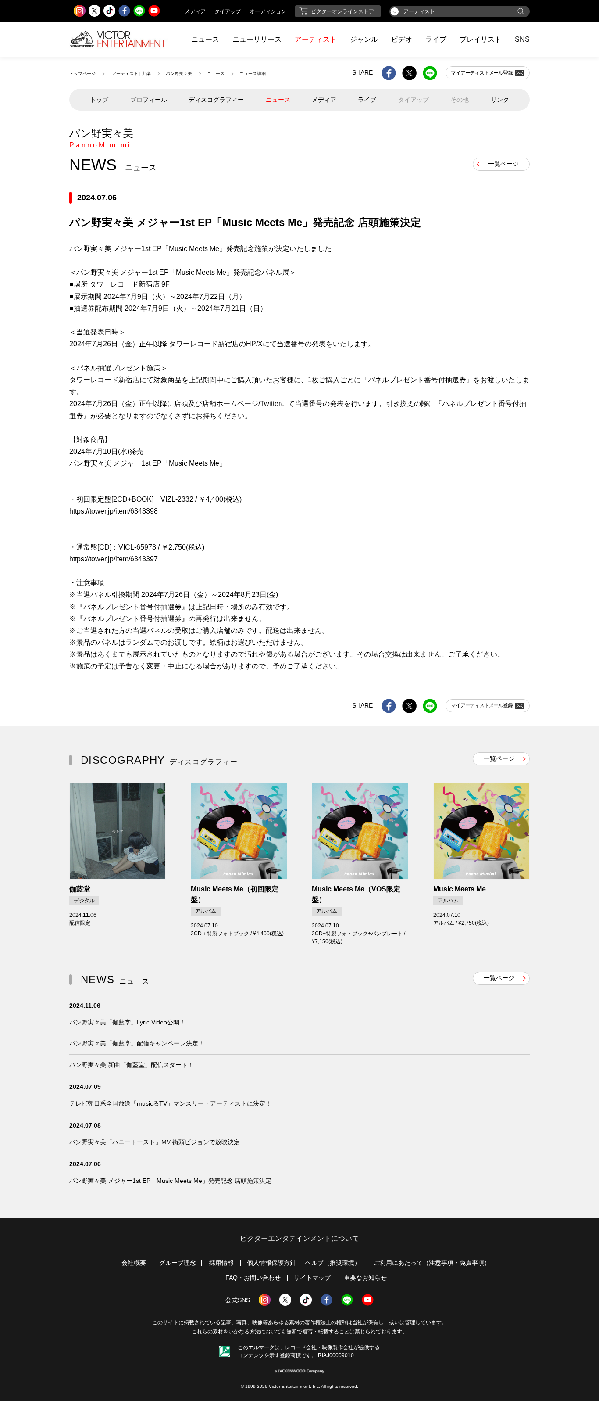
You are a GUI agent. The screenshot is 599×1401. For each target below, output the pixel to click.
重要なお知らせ (365, 1277)
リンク (500, 99)
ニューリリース (257, 39)
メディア (324, 99)
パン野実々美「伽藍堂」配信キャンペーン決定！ (136, 1043)
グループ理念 (177, 1262)
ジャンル (364, 39)
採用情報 (221, 1262)
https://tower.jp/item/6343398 (113, 511)
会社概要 (133, 1262)
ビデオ (401, 39)
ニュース (205, 39)
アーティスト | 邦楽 (131, 73)
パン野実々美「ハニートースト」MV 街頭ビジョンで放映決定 (154, 1142)
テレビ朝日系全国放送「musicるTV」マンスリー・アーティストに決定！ (170, 1103)
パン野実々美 (179, 73)
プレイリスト (481, 39)
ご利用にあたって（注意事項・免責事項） (432, 1262)
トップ (99, 99)
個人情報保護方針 (271, 1262)
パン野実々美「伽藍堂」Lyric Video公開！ (127, 1022)
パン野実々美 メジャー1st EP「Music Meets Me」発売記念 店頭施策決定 (170, 1180)
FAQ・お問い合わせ (253, 1277)
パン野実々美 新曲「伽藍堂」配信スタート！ (131, 1064)
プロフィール (148, 99)
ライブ (435, 39)
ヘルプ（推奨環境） (332, 1262)
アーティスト (316, 39)
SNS (522, 39)
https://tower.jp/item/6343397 (113, 559)
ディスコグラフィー (216, 99)
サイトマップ (312, 1277)
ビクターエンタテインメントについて (299, 1238)
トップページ (82, 73)
